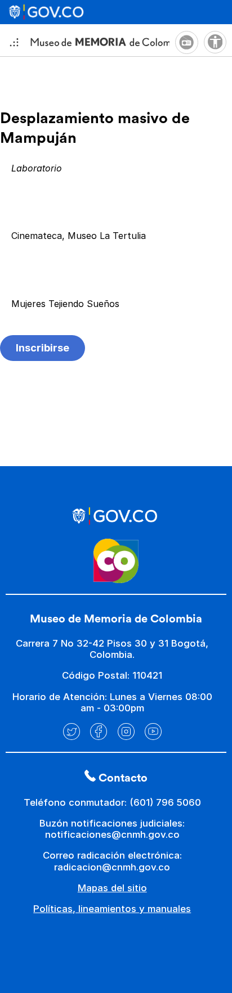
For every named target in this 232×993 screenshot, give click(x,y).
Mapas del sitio (112, 887)
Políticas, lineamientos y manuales (112, 908)
